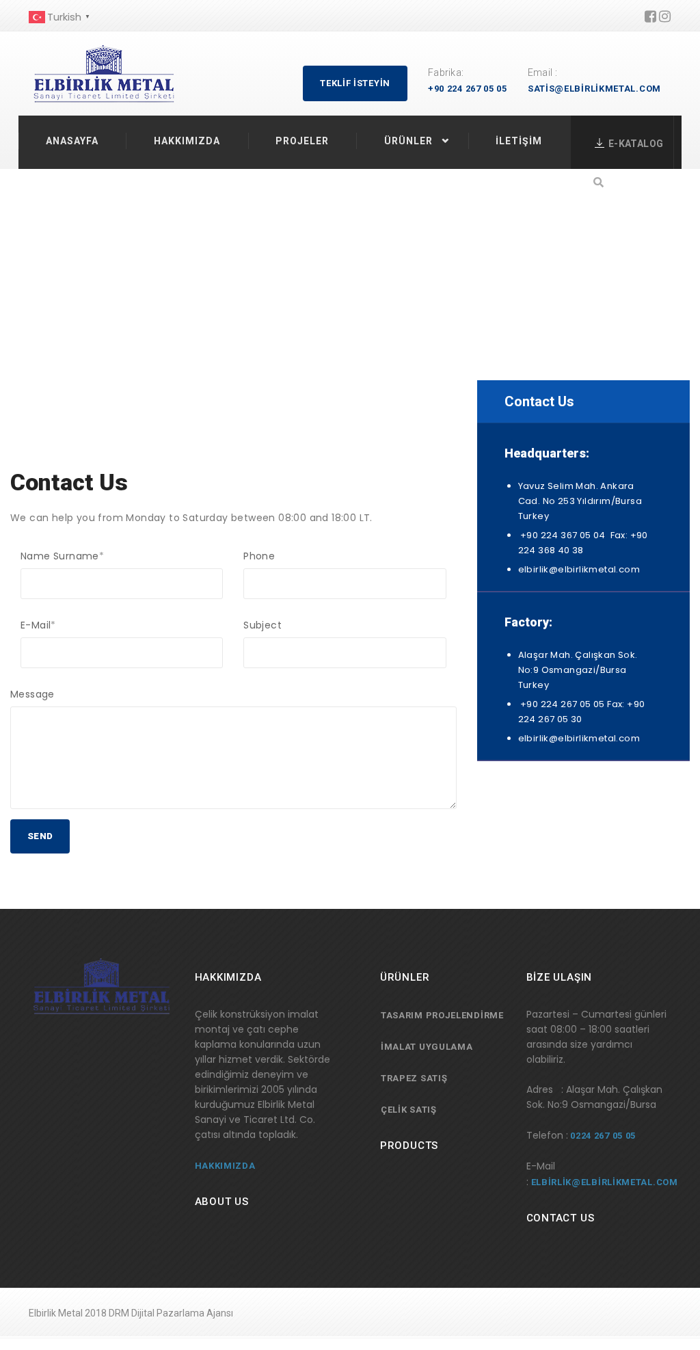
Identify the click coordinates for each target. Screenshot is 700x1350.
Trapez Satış (414, 1078)
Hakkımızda (187, 140)
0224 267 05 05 (603, 1135)
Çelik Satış (409, 1109)
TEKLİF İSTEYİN (355, 83)
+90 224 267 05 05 (467, 88)
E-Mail (38, 625)
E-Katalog (635, 143)
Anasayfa (72, 140)
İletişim (519, 140)
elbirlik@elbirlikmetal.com (579, 569)
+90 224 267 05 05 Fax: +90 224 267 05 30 (581, 712)
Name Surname (62, 556)
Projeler (302, 140)
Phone (259, 556)
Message (32, 694)
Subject (262, 625)
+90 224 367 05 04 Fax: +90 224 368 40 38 (583, 543)
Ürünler (408, 140)
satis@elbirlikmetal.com (594, 88)
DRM (119, 1313)
